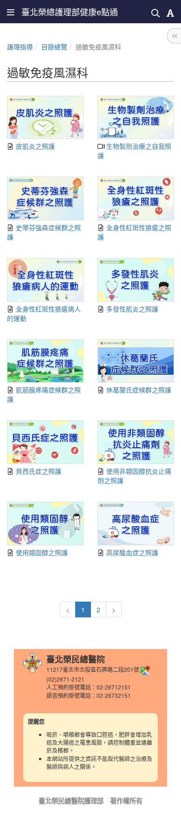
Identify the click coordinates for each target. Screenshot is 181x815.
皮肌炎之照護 (34, 146)
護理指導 (20, 46)
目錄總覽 (54, 46)
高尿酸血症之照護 (131, 552)
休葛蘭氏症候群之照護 (137, 389)
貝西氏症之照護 (37, 471)
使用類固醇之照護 (41, 552)
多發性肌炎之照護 (131, 308)
